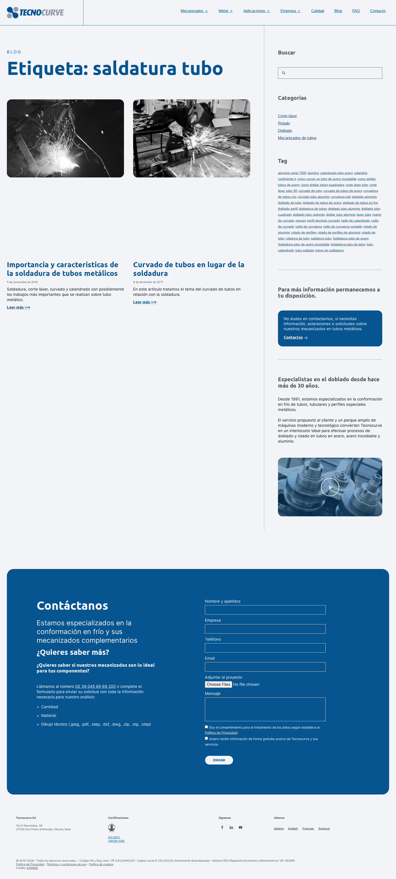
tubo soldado (304, 250)
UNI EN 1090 (116, 841)
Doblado (285, 130)
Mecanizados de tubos (297, 138)
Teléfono (213, 639)
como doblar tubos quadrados (322, 185)
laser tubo (364, 214)
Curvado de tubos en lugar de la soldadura (189, 269)
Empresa (213, 620)
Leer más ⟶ (18, 307)
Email (210, 658)
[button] (330, 487)
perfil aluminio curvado (323, 220)
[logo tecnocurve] (35, 12)
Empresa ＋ (290, 11)
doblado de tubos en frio (360, 202)
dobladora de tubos (313, 208)
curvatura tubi (341, 197)
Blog (338, 11)
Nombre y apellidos (223, 601)
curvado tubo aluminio (314, 197)
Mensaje (212, 693)
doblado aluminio (364, 197)
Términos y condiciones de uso (66, 864)
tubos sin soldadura (329, 250)
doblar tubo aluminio (341, 214)
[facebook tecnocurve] (222, 827)
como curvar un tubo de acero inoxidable (327, 179)
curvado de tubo (310, 191)
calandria (360, 173)
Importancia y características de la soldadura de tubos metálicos (62, 269)
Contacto (377, 11)
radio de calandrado (355, 220)
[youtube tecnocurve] (240, 827)
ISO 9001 (114, 837)
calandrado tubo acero (336, 173)
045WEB (32, 868)
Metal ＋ (226, 11)
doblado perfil (288, 208)
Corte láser (287, 116)
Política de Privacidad (221, 733)
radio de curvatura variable (342, 226)
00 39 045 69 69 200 (95, 686)
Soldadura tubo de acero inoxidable (304, 244)
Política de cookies (101, 864)
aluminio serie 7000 (292, 173)
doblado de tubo (290, 202)
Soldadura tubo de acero (351, 238)
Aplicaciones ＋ (256, 11)
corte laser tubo (357, 185)
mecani (300, 220)
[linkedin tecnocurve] (231, 827)
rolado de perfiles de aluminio (339, 232)
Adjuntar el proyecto (223, 677)
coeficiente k (287, 179)
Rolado (284, 123)
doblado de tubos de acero (322, 202)
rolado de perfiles (303, 232)
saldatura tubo (321, 238)
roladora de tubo (298, 238)
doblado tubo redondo (309, 214)
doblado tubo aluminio (344, 208)
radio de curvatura (308, 226)
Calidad (317, 11)
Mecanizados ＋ (194, 11)
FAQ (356, 11)
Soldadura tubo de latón (348, 244)
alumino (313, 173)
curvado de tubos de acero (342, 191)
